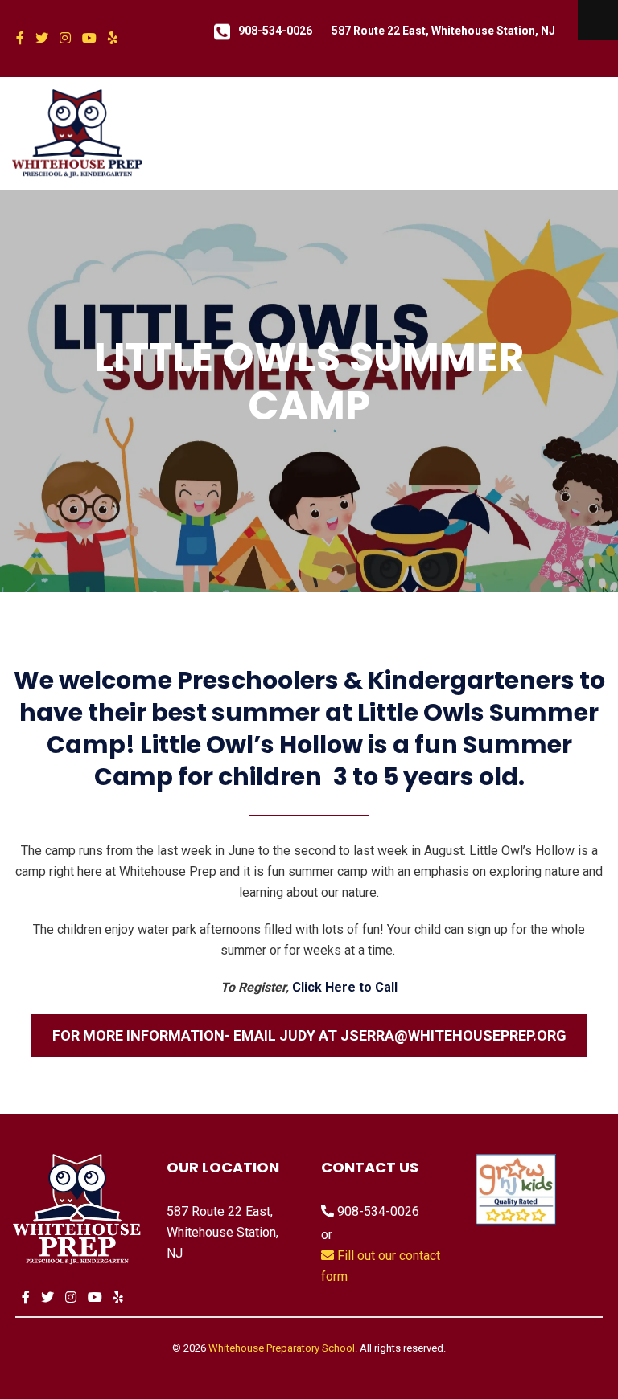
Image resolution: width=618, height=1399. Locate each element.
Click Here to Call (345, 987)
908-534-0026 (275, 30)
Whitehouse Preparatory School (281, 1348)
